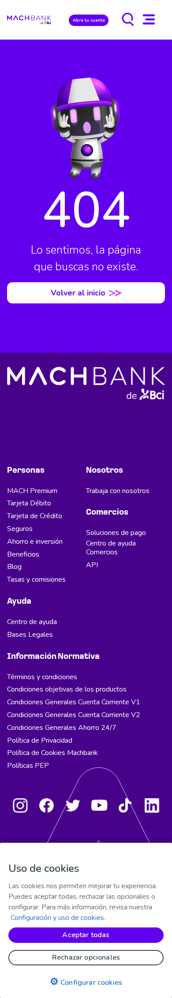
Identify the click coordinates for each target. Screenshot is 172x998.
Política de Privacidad (39, 740)
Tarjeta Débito (29, 503)
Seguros (20, 528)
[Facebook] (46, 805)
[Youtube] (99, 805)
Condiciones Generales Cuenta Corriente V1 (73, 702)
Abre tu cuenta (89, 20)
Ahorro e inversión (35, 541)
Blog (14, 566)
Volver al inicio (78, 293)
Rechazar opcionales (86, 957)
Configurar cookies (86, 981)
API (92, 565)
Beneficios (23, 554)
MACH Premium (32, 490)
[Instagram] (20, 805)
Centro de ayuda (32, 621)
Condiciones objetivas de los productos (67, 689)
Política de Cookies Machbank (52, 752)
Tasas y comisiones (36, 579)
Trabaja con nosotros (118, 490)
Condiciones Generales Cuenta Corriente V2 (73, 714)
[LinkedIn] (152, 805)
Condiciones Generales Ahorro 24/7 (61, 727)
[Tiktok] (125, 805)
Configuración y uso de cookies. (58, 918)
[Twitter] (73, 805)
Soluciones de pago (116, 532)
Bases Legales (30, 634)
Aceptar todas (85, 935)
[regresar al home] (29, 19)
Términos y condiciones (42, 677)
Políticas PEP (28, 765)
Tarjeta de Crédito (34, 516)
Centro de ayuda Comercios (111, 548)
